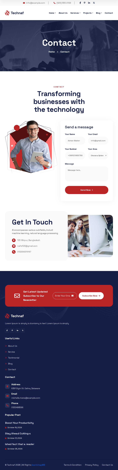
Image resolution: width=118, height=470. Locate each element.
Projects (87, 13)
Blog (98, 13)
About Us (63, 13)
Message (69, 163)
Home (51, 13)
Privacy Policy (92, 465)
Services (74, 13)
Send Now (85, 190)
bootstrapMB (38, 465)
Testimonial (13, 357)
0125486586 (17, 407)
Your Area (92, 149)
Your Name (70, 134)
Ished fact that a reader (19, 444)
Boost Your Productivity (19, 422)
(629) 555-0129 (64, 3)
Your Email (92, 134)
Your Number (71, 149)
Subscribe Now (89, 295)
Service (11, 351)
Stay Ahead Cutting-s (18, 433)
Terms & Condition (73, 465)
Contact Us (107, 465)
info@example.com (35, 3)
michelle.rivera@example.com (25, 398)
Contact (109, 13)
